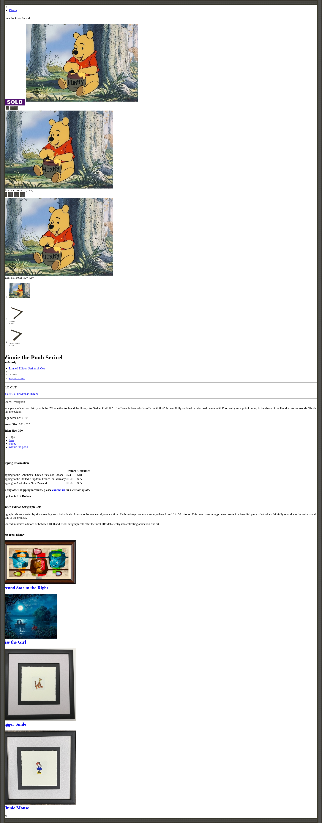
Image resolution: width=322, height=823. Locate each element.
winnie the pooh (18, 447)
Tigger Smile (13, 724)
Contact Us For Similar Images (19, 393)
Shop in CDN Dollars (17, 378)
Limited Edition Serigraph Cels (27, 368)
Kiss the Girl (13, 642)
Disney (13, 10)
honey (12, 443)
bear (11, 440)
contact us (58, 490)
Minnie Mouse (15, 808)
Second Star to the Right (24, 587)
